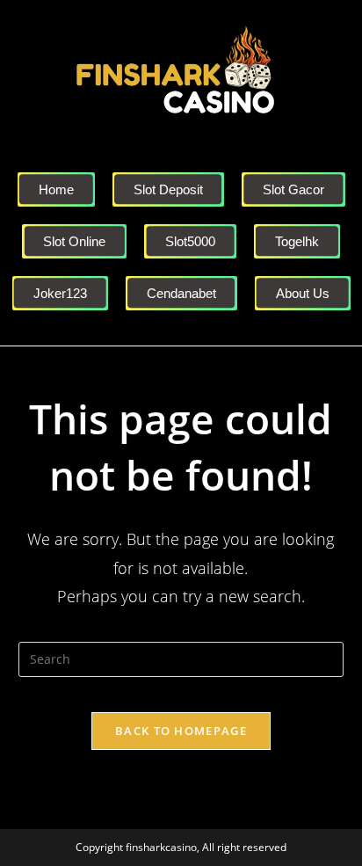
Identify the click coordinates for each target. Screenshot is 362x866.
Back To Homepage (181, 731)
